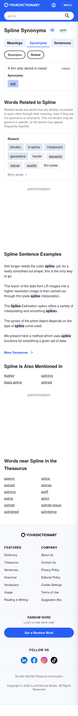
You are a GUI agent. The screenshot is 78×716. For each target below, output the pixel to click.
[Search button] (67, 15)
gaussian (55, 156)
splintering (49, 511)
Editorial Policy (50, 577)
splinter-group (51, 505)
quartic (32, 165)
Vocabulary (11, 585)
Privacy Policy (50, 570)
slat (13, 83)
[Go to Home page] (22, 4)
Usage (8, 592)
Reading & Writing (16, 600)
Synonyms (38, 42)
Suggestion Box (51, 600)
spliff (44, 491)
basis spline (13, 382)
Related (35, 55)
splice (45, 478)
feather (9, 375)
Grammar (10, 577)
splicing (10, 491)
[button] (53, 5)
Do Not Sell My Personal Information (39, 676)
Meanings (14, 42)
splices (46, 485)
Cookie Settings (51, 585)
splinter (9, 505)
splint (45, 498)
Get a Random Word (39, 633)
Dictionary (10, 555)
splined (46, 382)
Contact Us (48, 562)
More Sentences (16, 352)
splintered (11, 511)
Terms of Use (50, 592)
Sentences (62, 42)
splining (47, 375)
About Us (47, 555)
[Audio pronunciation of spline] (52, 30)
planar (15, 165)
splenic (9, 478)
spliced (9, 485)
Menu (68, 5)
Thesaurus (11, 562)
